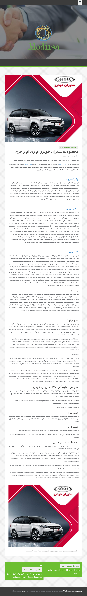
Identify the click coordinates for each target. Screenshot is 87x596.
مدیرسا (64, 156)
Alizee (23, 591)
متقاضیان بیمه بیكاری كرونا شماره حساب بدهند (64, 572)
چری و (28, 164)
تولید (43, 551)
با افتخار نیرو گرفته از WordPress (72, 591)
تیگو (72, 179)
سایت (35, 551)
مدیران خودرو (62, 164)
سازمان (65, 551)
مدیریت (52, 551)
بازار (46, 551)
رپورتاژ (39, 551)
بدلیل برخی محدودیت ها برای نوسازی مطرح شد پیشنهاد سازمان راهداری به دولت (24, 575)
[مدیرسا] (43, 37)
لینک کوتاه (29, 551)
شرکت (60, 551)
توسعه (69, 551)
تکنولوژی (73, 551)
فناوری (56, 551)
